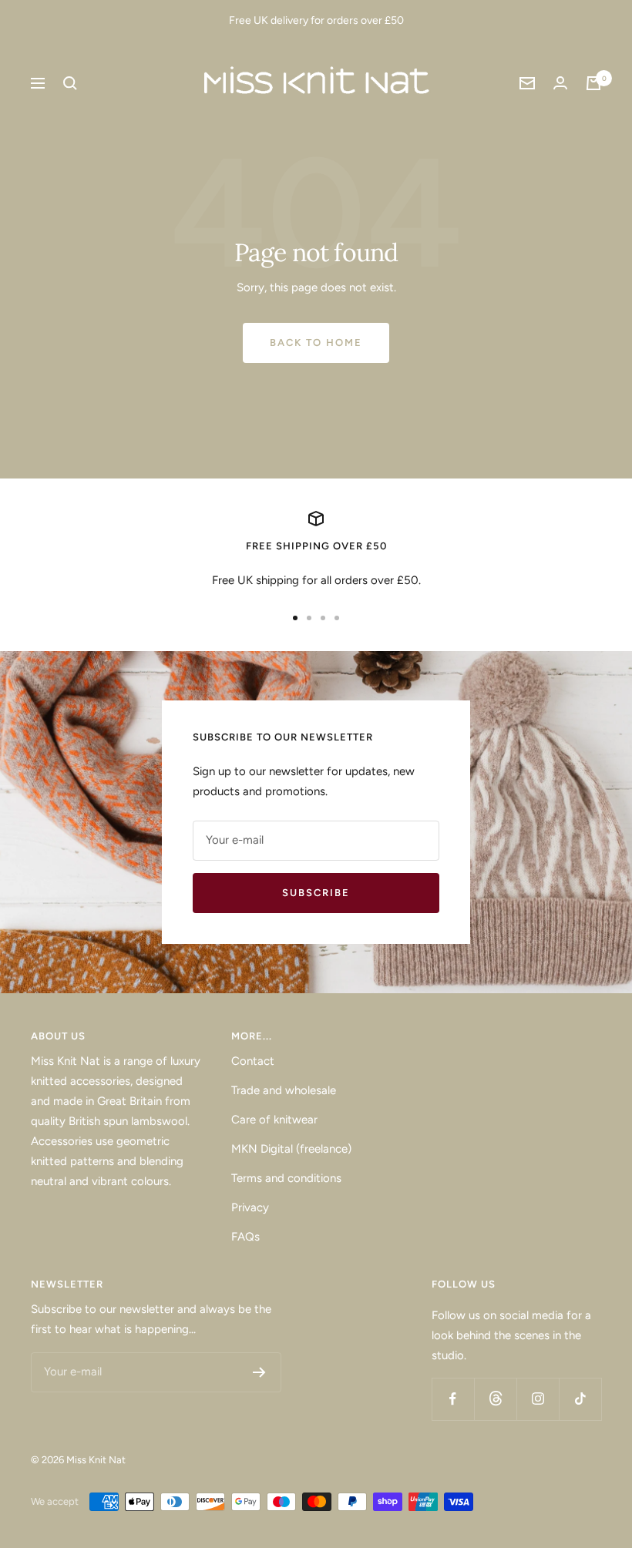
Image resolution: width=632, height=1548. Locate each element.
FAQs (245, 1237)
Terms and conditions (286, 1178)
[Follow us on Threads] (495, 1399)
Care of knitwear (274, 1120)
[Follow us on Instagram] (537, 1399)
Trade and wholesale (283, 1090)
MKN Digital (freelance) (291, 1149)
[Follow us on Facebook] (453, 1399)
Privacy (250, 1207)
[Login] (560, 82)
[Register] (259, 1372)
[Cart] (593, 83)
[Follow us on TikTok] (580, 1399)
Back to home (316, 342)
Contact (252, 1061)
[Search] (70, 83)
